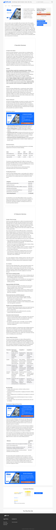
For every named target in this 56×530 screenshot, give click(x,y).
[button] (48, 12)
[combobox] (42, 2)
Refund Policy (5, 524)
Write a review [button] (38, 493)
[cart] (52, 1)
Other (9, 5)
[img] (16, 500)
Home (6, 5)
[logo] (7, 2)
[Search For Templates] (36, 2)
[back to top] (54, 528)
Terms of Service (5, 523)
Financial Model (41, 21)
